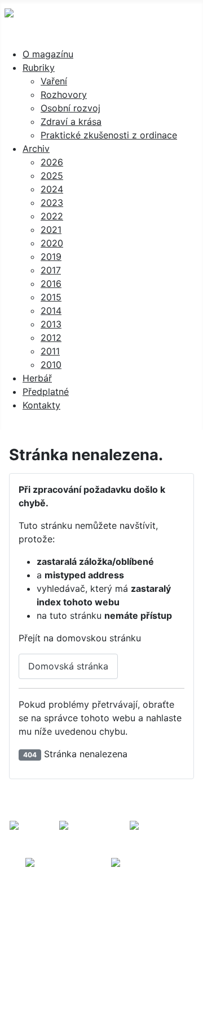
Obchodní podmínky (63, 909)
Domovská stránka (68, 666)
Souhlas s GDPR (152, 923)
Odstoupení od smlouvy (102, 936)
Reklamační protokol (61, 923)
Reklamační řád (151, 909)
